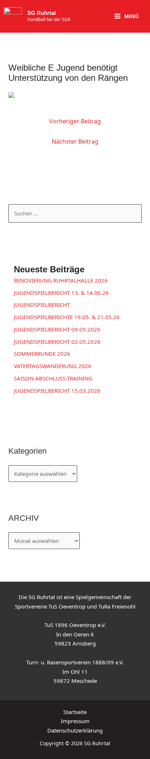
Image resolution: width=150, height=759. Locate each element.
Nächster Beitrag (75, 141)
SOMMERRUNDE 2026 (42, 353)
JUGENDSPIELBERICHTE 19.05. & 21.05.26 (67, 317)
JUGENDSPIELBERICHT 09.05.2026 (57, 329)
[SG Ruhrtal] (13, 16)
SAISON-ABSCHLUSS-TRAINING (53, 378)
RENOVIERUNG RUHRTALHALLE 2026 (61, 280)
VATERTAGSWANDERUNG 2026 (52, 366)
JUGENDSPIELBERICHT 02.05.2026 (57, 341)
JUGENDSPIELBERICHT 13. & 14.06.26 (61, 292)
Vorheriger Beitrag (75, 121)
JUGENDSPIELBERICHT (42, 304)
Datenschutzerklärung (75, 730)
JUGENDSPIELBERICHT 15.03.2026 (57, 390)
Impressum (75, 721)
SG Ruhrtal (41, 13)
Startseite (75, 711)
